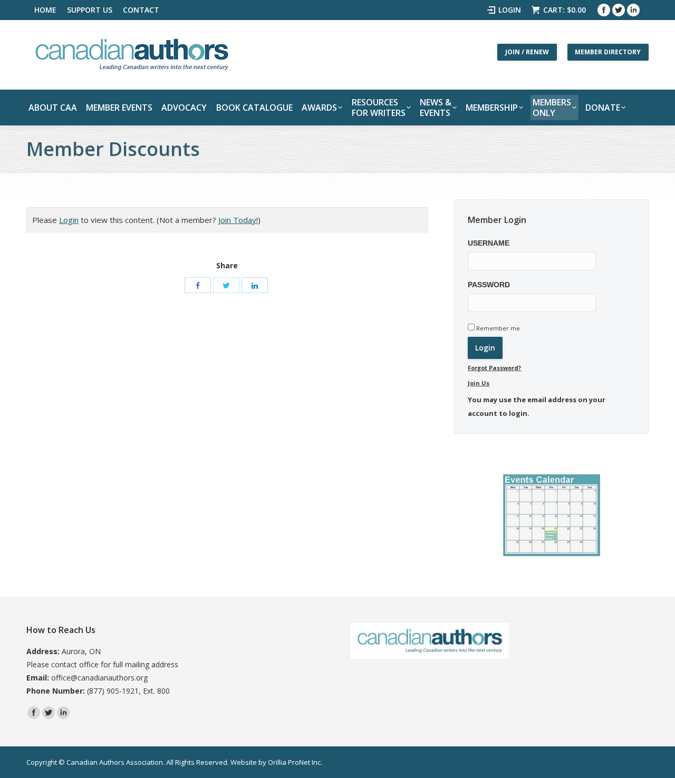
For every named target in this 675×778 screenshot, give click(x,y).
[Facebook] (603, 10)
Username (488, 243)
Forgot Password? (494, 368)
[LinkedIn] (255, 285)
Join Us (478, 383)
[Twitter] (618, 10)
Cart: (564, 10)
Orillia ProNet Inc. (295, 762)
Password (489, 284)
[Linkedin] (633, 10)
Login (509, 10)
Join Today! (238, 220)
